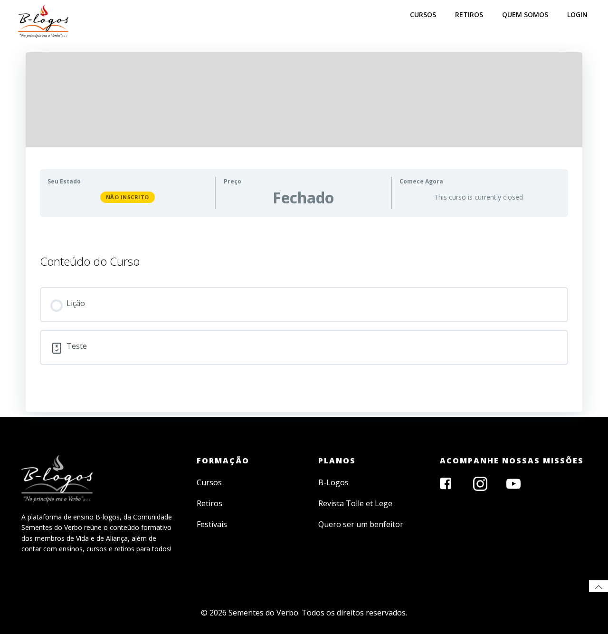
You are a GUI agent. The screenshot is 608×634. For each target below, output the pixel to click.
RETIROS (469, 14)
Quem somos (525, 14)
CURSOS (423, 14)
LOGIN (577, 14)
